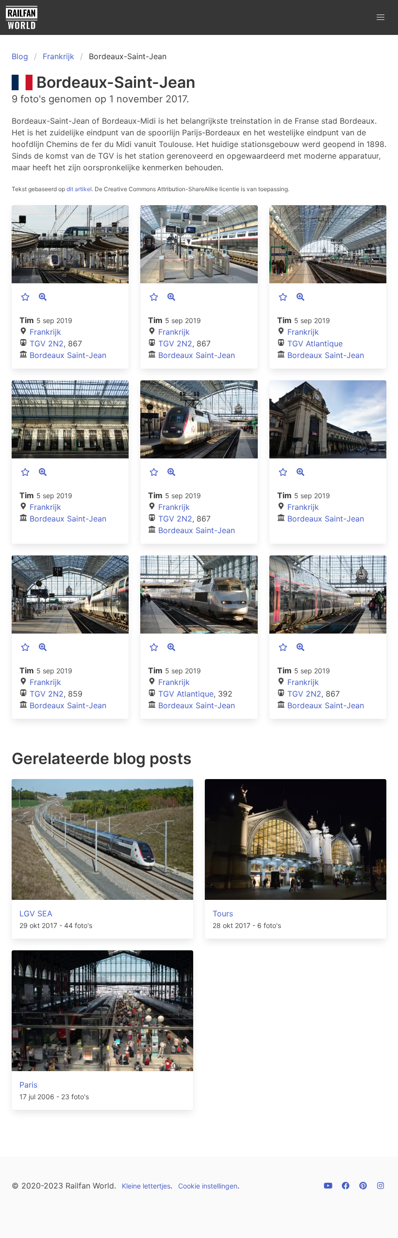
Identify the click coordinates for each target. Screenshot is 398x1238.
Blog (20, 56)
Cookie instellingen (207, 1186)
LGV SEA (35, 913)
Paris (28, 1085)
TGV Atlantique (315, 343)
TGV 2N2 (47, 343)
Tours (223, 913)
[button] (380, 17)
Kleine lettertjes (146, 1186)
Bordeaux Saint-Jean (68, 355)
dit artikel (79, 189)
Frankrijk (58, 56)
